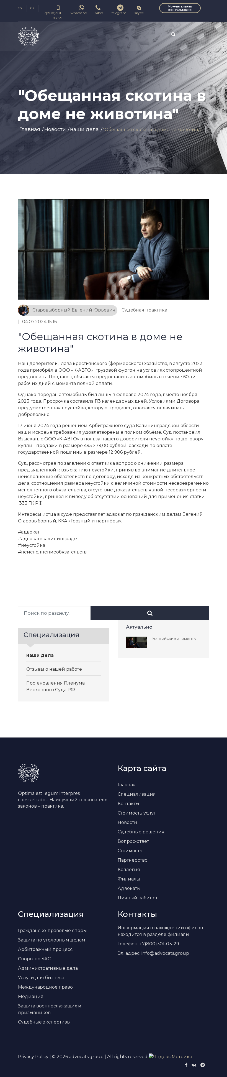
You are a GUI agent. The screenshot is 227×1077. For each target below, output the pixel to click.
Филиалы (129, 879)
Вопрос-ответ (133, 841)
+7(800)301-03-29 (52, 15)
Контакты (128, 803)
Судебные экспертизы (44, 1022)
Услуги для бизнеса (41, 977)
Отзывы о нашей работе (54, 669)
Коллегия (129, 869)
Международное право (45, 987)
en (20, 8)
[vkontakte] (194, 1065)
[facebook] (186, 1065)
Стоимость (130, 850)
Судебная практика (144, 310)
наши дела (84, 129)
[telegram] (202, 1065)
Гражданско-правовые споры (52, 930)
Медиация (30, 996)
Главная (29, 129)
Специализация (137, 794)
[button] (201, 35)
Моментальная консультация (180, 8)
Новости (55, 129)
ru (32, 8)
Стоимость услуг (137, 813)
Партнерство (133, 860)
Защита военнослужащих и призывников (49, 1009)
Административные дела (48, 968)
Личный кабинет (138, 897)
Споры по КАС (34, 958)
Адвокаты (129, 888)
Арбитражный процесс (45, 949)
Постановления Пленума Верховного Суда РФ (55, 686)
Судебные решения (141, 831)
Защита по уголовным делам (51, 940)
